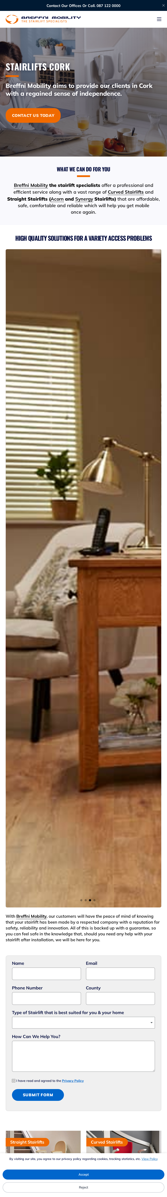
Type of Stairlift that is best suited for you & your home (68, 1012)
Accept (83, 1174)
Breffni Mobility (31, 185)
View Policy (150, 1159)
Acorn (57, 199)
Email (91, 963)
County (93, 988)
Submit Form (38, 1094)
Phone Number (27, 988)
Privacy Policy (73, 1081)
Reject (83, 1187)
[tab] (81, 900)
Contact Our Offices (64, 5)
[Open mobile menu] (159, 19)
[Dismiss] (163, 5)
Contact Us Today (33, 115)
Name (18, 963)
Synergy (84, 199)
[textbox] (84, 1022)
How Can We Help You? (36, 1036)
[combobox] (83, 1023)
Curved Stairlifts (126, 192)
